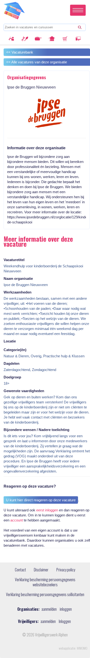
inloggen (66, 609)
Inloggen (65, 621)
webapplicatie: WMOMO (73, 648)
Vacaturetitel (14, 260)
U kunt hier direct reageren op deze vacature (41, 500)
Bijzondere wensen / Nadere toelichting (36, 430)
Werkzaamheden (17, 292)
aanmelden (49, 609)
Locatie (10, 341)
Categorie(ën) (15, 350)
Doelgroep (12, 377)
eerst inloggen (47, 510)
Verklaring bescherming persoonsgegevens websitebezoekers (45, 582)
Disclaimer (41, 570)
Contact (20, 570)
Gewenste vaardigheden (24, 391)
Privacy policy (65, 570)
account (16, 520)
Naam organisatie (18, 278)
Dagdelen (11, 363)
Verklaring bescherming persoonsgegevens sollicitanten (45, 594)
